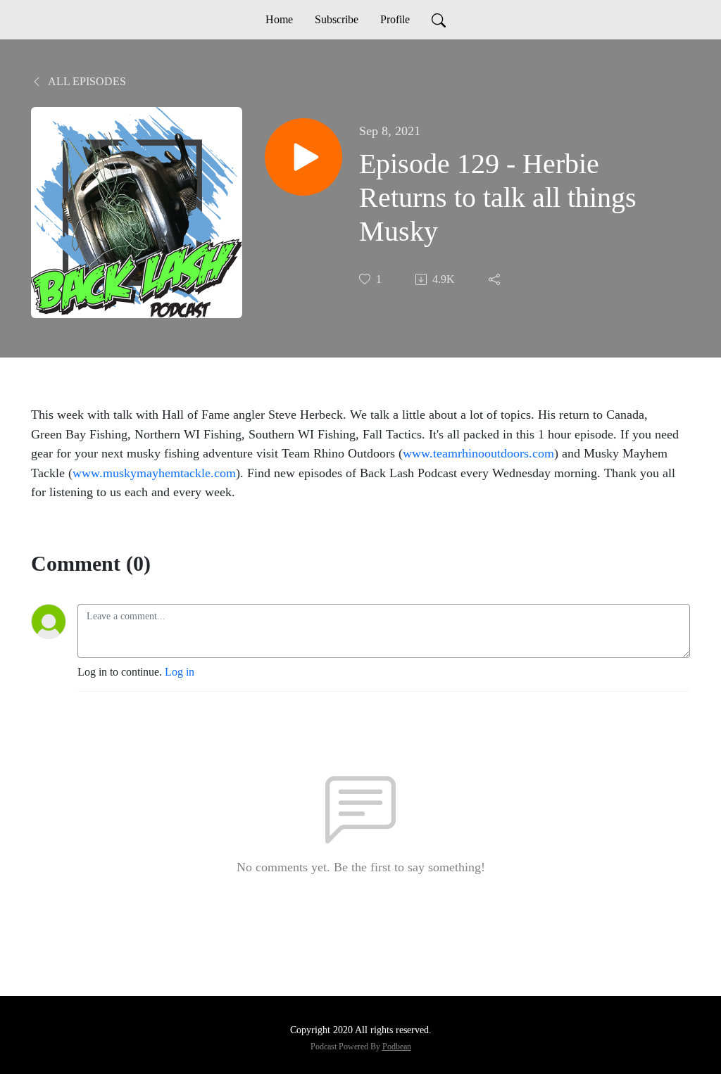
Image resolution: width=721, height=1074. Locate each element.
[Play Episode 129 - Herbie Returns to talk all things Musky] (303, 157)
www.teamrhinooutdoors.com (478, 453)
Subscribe (336, 19)
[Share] (495, 279)
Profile (395, 19)
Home (279, 19)
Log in (179, 672)
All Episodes (86, 81)
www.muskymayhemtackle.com (154, 473)
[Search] (438, 20)
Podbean (396, 1046)
